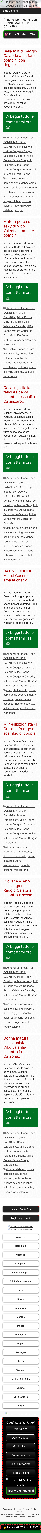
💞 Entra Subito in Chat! (21, 34)
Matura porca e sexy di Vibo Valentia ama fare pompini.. (18, 228)
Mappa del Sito (21, 1472)
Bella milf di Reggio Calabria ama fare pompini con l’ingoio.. (20, 58)
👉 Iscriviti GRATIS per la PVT (20, 1527)
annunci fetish (14, 527)
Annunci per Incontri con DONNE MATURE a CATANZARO (19, 483)
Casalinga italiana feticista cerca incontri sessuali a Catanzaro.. (19, 394)
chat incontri (20, 690)
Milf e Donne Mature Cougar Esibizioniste (18, 1160)
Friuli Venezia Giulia (20, 1281)
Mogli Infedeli (21, 1446)
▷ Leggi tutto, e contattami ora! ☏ (20, 122)
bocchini (11, 178)
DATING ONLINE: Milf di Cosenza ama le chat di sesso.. (18, 578)
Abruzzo (20, 1237)
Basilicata (20, 1245)
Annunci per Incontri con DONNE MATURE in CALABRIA (19, 142)
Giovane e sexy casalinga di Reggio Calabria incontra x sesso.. (18, 888)
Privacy (26, 1509)
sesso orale (10, 376)
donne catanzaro (13, 546)
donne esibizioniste (14, 856)
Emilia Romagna (20, 1272)
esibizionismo (11, 865)
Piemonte (20, 1334)
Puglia (20, 1343)
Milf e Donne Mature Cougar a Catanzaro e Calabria (20, 510)
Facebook (20, 1511)
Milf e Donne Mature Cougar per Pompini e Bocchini (19, 169)
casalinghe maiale (23, 532)
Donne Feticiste (12, 500)
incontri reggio (11, 1022)
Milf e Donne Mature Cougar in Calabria (18, 160)
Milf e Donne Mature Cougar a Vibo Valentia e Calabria (17, 322)
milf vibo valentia (13, 371)
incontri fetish (24, 555)
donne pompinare (13, 196)
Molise (20, 1325)
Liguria (20, 1299)
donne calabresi (15, 1169)
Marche (21, 1316)
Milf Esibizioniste (21, 1464)
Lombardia (20, 1308)
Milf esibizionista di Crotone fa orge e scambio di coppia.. (20, 729)
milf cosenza (10, 708)
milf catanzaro (11, 559)
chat (9, 690)
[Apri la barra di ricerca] (38, 11)
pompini (18, 210)
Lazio (20, 1290)
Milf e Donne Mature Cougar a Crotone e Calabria (19, 824)
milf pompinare (26, 367)
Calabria (20, 1254)
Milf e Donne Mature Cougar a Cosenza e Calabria (19, 667)
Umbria (21, 1387)
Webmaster (7, 1509)
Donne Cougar (20, 1437)
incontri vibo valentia (15, 362)
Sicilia (20, 1361)
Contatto (17, 1509)
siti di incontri (27, 708)
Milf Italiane (23, 173)
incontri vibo (21, 358)
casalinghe (12, 1004)
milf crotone (21, 869)
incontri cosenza (24, 703)
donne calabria (26, 192)
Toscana (20, 1370)
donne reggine (11, 1013)
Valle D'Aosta (21, 1396)
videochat (9, 712)
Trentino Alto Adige (20, 1379)
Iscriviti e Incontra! (21, 1490)
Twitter (33, 1509)
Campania (20, 1263)
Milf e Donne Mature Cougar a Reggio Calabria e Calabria (17, 151)
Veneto (21, 1405)
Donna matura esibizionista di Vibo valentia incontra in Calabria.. (16, 1047)
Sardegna (20, 1352)
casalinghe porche (14, 536)
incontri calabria (24, 1017)
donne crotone (22, 851)
